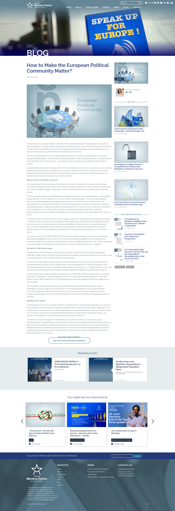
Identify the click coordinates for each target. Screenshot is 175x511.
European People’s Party (96, 472)
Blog (126, 7)
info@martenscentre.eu (126, 469)
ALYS (147, 504)
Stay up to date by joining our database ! (69, 341)
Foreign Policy (120, 267)
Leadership (130, 267)
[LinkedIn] (158, 3)
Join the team (92, 474)
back (31, 46)
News (116, 7)
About (78, 7)
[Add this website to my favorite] (172, 3)
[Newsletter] (146, 3)
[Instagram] (152, 3)
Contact (137, 7)
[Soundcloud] (164, 3)
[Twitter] (149, 3)
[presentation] (22, 421)
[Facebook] (155, 3)
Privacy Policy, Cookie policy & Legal (101, 477)
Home (68, 7)
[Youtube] (161, 3)
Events (106, 7)
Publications (92, 7)
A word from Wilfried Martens (98, 469)
